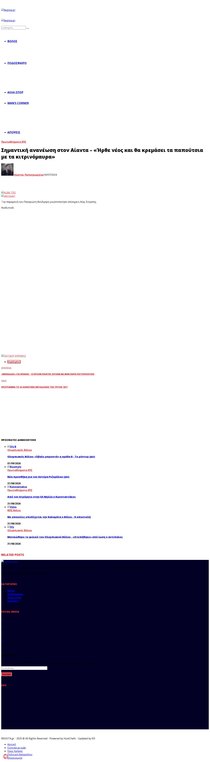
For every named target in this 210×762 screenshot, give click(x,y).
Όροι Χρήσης (15, 751)
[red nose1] (8, 196)
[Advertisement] (58, 233)
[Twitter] (2, 625)
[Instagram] (2, 632)
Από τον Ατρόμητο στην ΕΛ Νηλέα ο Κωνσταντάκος (41, 496)
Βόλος (12, 41)
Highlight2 (14, 361)
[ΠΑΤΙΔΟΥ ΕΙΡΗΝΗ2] (13, 356)
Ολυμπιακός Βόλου (19, 450)
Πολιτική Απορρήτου (19, 754)
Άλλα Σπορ (15, 92)
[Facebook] (2, 618)
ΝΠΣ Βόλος (14, 510)
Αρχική (11, 744)
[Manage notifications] (5, 756)
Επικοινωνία (14, 758)
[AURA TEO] (8, 192)
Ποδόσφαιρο (17, 63)
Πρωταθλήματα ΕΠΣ (13, 141)
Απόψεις (13, 132)
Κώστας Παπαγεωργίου (29, 174)
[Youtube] (2, 639)
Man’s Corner (18, 103)
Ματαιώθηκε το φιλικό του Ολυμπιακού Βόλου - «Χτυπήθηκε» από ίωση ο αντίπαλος (65, 537)
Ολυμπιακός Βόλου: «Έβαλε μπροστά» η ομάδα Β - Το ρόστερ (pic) (51, 456)
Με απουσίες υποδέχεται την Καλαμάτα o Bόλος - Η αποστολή (49, 517)
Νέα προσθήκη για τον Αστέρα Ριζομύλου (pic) (38, 476)
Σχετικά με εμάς (16, 747)
